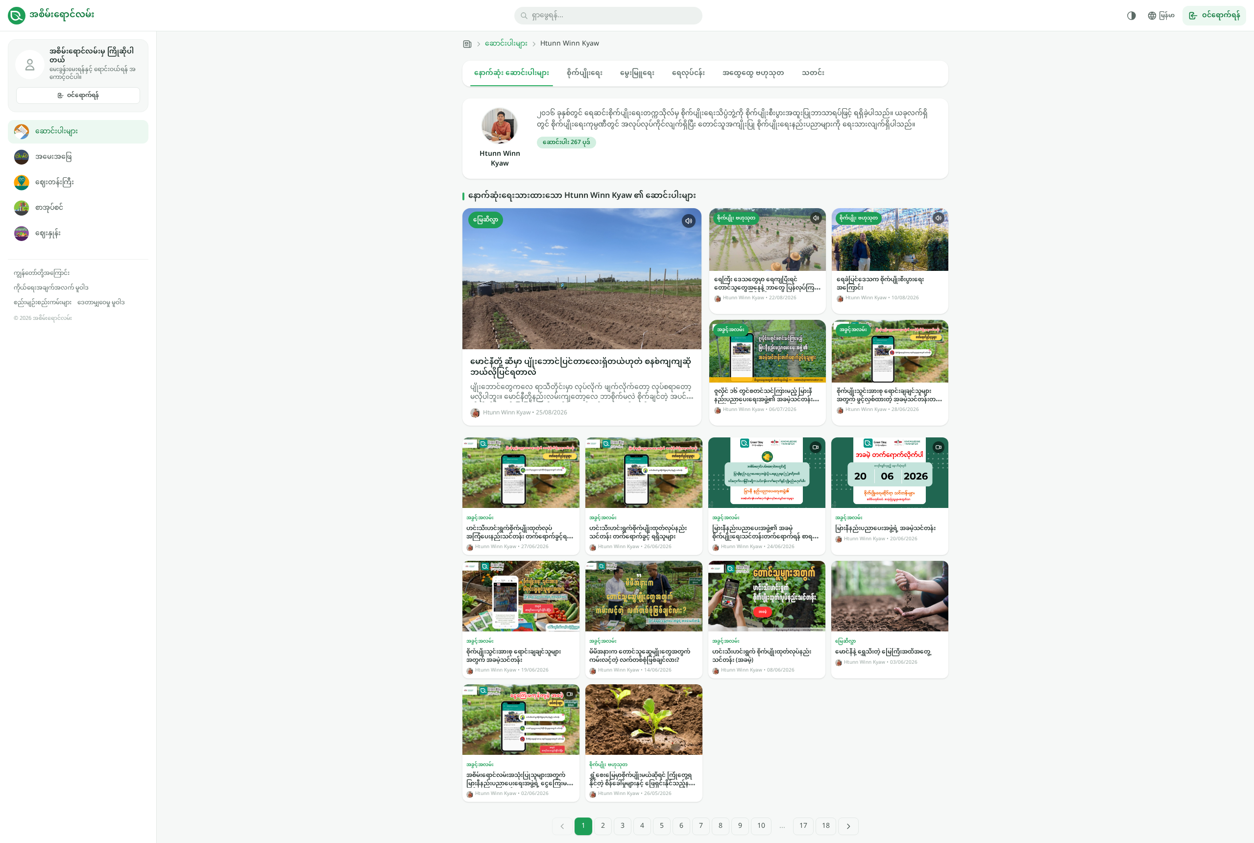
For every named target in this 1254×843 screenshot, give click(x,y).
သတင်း (813, 73)
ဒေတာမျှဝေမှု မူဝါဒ (101, 302)
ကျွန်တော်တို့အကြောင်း (42, 273)
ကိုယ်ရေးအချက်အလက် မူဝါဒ (51, 288)
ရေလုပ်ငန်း (688, 73)
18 (826, 826)
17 (803, 826)
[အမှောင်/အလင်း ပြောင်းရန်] (1131, 15)
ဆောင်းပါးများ (56, 131)
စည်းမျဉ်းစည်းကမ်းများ (43, 302)
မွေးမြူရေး (637, 73)
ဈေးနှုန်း (48, 233)
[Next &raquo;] (848, 826)
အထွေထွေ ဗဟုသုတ (753, 73)
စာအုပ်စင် (49, 208)
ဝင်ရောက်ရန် (83, 95)
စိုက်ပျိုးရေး (585, 73)
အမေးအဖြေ (53, 157)
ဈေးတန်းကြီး (54, 182)
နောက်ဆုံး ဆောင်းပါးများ (511, 73)
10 (761, 826)
